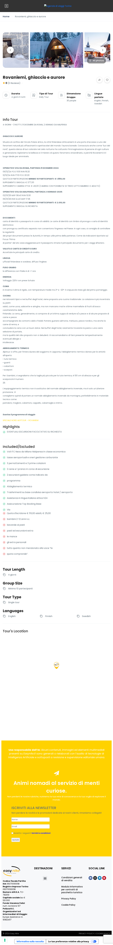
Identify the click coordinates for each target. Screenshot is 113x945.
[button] (45, 878)
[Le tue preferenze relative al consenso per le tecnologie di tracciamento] (4, 940)
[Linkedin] (100, 878)
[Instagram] (95, 878)
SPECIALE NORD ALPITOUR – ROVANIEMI (20, 420)
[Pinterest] (104, 878)
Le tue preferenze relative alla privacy (68, 941)
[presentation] (10, 50)
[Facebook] (90, 878)
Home (6, 16)
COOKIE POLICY (103, 933)
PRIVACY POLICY (87, 933)
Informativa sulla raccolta (30, 941)
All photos (98, 60)
